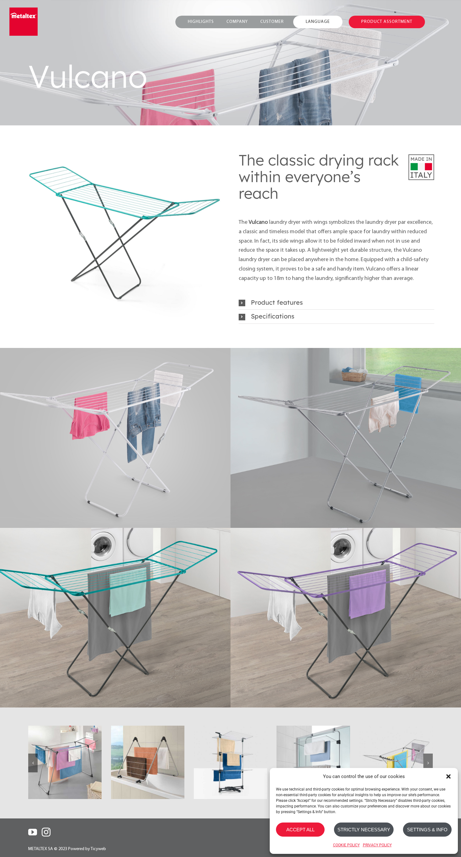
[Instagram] (46, 832)
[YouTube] (32, 832)
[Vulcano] (396, 762)
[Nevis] (65, 762)
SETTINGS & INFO (427, 829)
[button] (448, 776)
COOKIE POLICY (346, 845)
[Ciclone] (147, 762)
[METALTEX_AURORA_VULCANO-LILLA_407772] (124, 235)
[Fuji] (313, 762)
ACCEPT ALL (300, 829)
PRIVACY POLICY (377, 845)
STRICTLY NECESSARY (363, 829)
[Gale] (230, 762)
